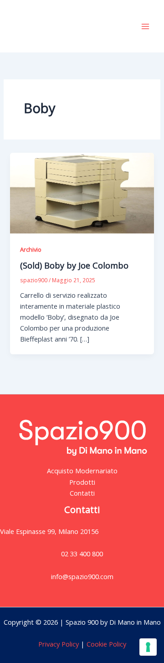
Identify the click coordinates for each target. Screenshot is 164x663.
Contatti (82, 492)
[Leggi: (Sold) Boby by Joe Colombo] (82, 192)
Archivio (30, 249)
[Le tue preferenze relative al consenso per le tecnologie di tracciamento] (148, 647)
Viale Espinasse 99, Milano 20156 (49, 531)
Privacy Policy (58, 643)
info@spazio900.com (82, 576)
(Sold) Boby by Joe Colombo (74, 265)
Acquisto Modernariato (82, 470)
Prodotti (82, 482)
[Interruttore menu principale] (145, 26)
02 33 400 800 (82, 553)
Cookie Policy (105, 643)
